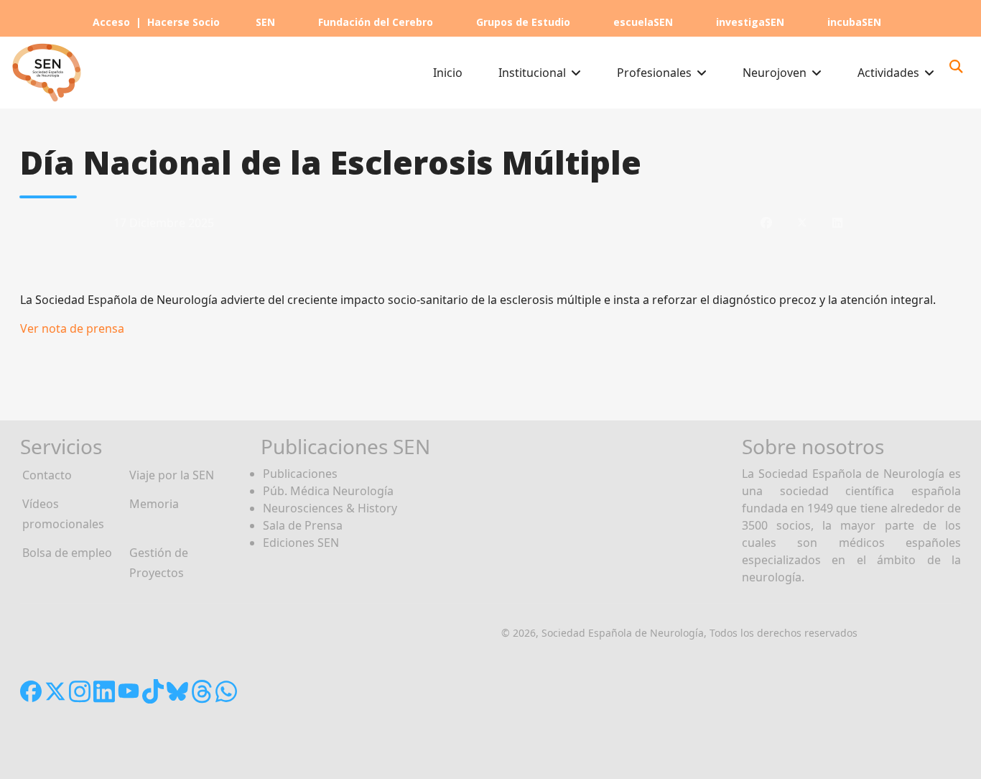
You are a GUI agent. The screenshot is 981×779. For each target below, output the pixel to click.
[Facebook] (766, 223)
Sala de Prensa (303, 525)
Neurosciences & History (330, 508)
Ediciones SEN (301, 542)
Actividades (888, 72)
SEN (265, 22)
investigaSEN (750, 22)
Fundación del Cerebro (375, 22)
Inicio (447, 72)
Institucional (532, 72)
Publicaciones (300, 473)
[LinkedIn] (837, 223)
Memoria (154, 504)
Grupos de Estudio (523, 22)
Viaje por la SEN (171, 475)
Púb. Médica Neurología (328, 491)
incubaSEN (854, 22)
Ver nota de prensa (72, 328)
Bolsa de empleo (67, 553)
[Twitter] (802, 223)
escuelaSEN (643, 22)
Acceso (111, 22)
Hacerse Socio (183, 22)
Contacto (47, 475)
